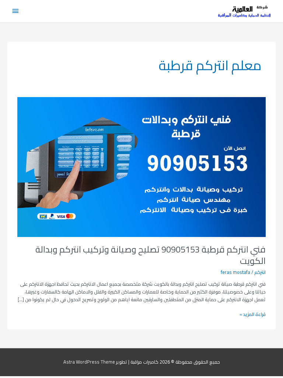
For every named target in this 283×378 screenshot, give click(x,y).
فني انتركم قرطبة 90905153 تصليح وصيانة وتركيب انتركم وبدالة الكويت (150, 255)
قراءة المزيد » (253, 314)
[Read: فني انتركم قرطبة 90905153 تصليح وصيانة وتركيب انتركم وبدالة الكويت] (141, 166)
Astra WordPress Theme (89, 361)
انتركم (260, 272)
